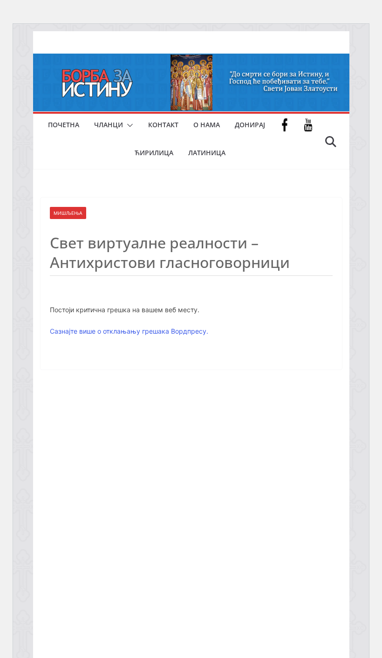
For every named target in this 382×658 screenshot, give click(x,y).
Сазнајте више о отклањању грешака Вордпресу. (129, 331)
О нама (206, 124)
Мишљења (68, 213)
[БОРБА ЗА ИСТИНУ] (191, 60)
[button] (128, 125)
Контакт (163, 124)
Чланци (108, 124)
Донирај (250, 124)
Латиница (206, 152)
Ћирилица (154, 152)
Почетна (63, 124)
